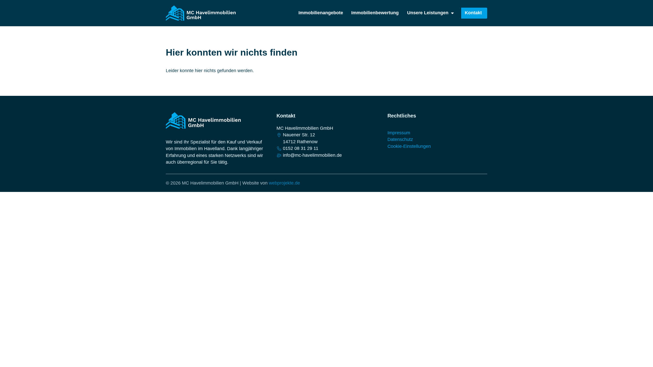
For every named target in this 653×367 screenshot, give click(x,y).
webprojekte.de (284, 183)
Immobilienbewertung (375, 12)
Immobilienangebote (320, 12)
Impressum (398, 132)
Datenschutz (400, 139)
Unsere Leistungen (427, 12)
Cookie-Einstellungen (409, 146)
